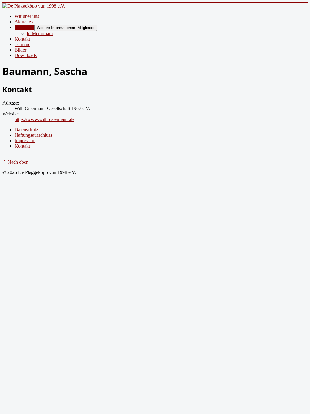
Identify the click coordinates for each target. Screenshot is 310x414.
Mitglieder (24, 27)
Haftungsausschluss (33, 135)
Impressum (25, 140)
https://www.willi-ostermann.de (44, 119)
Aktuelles (24, 21)
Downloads (26, 55)
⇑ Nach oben (15, 162)
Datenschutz (26, 129)
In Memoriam (40, 33)
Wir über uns (27, 16)
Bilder (20, 49)
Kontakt (22, 39)
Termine (22, 44)
